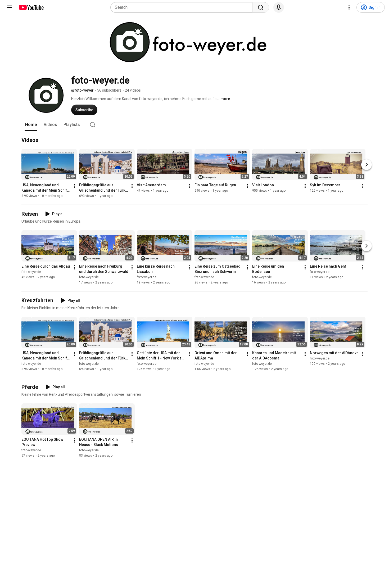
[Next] (366, 164)
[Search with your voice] (278, 7)
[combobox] (183, 7)
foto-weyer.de (31, 272)
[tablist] (194, 124)
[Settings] (349, 7)
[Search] (260, 7)
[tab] (31, 124)
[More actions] (74, 186)
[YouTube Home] (31, 7)
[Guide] (9, 7)
